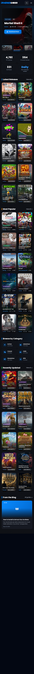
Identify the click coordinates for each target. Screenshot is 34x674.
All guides (28, 497)
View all (28, 79)
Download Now (14, 33)
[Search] (27, 3)
